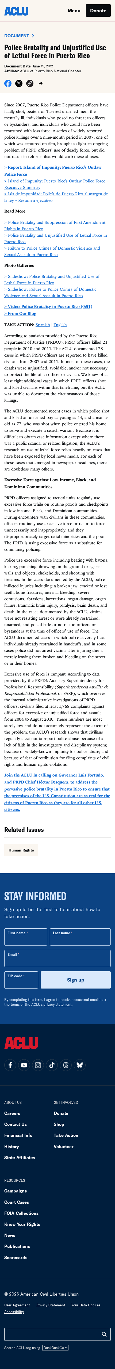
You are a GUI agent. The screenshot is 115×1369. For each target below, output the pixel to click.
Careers (12, 1113)
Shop (59, 1124)
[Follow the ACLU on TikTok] (52, 1065)
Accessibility (14, 1312)
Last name (61, 933)
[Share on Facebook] (7, 85)
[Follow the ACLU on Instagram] (38, 1065)
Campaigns (15, 1190)
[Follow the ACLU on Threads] (66, 1065)
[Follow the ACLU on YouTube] (24, 1065)
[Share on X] (18, 85)
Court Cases (16, 1202)
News (9, 1235)
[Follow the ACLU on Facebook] (10, 1065)
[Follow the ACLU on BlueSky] (80, 1065)
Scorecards (15, 1257)
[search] (104, 1334)
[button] (29, 84)
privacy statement (57, 1004)
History (11, 1146)
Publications (17, 1246)
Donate (98, 10)
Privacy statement (50, 1305)
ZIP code (14, 976)
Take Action (66, 1135)
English (60, 324)
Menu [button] (74, 10)
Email (12, 954)
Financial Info (18, 1135)
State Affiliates (19, 1157)
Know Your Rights (22, 1224)
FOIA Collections (21, 1213)
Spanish (43, 324)
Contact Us (15, 1124)
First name (16, 933)
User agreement (17, 1305)
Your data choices (85, 1305)
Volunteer (64, 1146)
